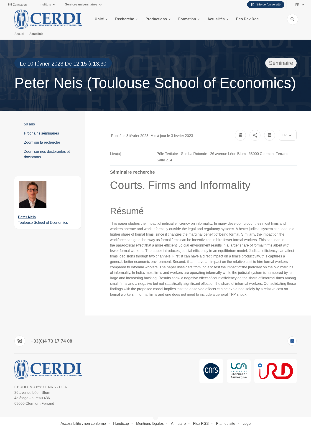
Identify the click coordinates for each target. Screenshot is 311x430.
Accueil (19, 34)
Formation (187, 19)
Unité (99, 19)
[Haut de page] (21, 416)
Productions (156, 19)
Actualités (216, 19)
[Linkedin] (292, 341)
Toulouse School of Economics (43, 222)
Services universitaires (81, 4)
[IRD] (275, 371)
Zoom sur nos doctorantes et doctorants (47, 154)
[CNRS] (211, 371)
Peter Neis (27, 217)
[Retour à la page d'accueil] (49, 19)
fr (297, 4)
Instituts (45, 4)
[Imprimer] (240, 135)
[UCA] (239, 371)
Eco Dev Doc (247, 19)
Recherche (124, 19)
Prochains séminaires (41, 133)
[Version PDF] (269, 135)
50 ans (29, 124)
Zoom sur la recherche (42, 142)
